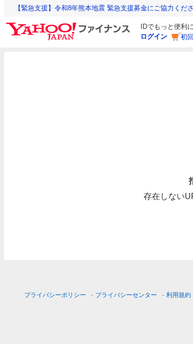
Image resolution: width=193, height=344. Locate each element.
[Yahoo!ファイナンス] (69, 25)
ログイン (154, 36)
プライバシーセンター (126, 295)
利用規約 (178, 295)
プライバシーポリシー (55, 295)
